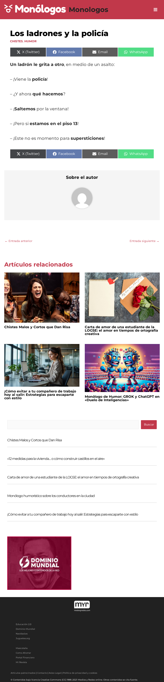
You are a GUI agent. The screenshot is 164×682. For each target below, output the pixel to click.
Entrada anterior (18, 241)
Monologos (88, 9)
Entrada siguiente (144, 241)
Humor (30, 41)
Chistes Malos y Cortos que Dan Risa (37, 327)
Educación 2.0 (23, 624)
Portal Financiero (25, 657)
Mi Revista (21, 662)
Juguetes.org (23, 638)
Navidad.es (22, 633)
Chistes (16, 41)
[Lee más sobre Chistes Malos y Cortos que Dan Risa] (41, 297)
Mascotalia (22, 648)
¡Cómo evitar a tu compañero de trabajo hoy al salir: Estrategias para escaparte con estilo (40, 394)
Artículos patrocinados (23, 673)
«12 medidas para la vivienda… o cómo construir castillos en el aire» (56, 459)
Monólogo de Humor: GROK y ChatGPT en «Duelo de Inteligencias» (122, 398)
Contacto (42, 673)
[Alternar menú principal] (155, 9)
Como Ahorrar (23, 652)
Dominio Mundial (25, 629)
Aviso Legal (55, 673)
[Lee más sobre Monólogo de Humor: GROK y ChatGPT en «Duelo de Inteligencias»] (122, 367)
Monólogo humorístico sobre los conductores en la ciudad (51, 496)
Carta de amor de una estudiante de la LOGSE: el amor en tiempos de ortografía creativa (121, 330)
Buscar (149, 424)
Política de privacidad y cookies (80, 673)
